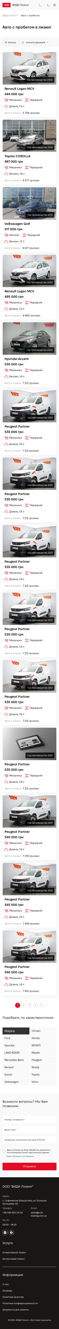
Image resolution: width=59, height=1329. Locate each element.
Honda (36, 1038)
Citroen (36, 1031)
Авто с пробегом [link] (30, 15)
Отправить (29, 1166)
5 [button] (41, 1005)
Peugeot (37, 1060)
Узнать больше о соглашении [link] (20, 1156)
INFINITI (36, 1045)
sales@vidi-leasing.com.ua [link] (39, 1214)
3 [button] (29, 1005)
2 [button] (23, 1005)
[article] (29, 84)
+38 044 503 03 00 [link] (13, 1212)
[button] (47, 1005)
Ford (7, 1038)
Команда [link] (7, 1290)
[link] (7, 5)
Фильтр (12, 42)
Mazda (36, 1052)
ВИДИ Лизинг (10, 15)
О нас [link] (6, 1284)
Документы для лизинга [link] (16, 1309)
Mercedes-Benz (14, 1060)
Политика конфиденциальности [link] (20, 1303)
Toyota (35, 1074)
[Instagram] (5, 1232)
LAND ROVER (12, 1052)
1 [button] (17, 1005)
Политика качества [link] (13, 1297)
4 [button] (35, 1005)
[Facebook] (11, 1232)
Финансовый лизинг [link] (14, 1259)
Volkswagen (11, 1082)
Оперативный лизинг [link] (14, 1252)
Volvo (35, 1082)
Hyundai (9, 1045)
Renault (9, 1067)
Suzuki (8, 1074)
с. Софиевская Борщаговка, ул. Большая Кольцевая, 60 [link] (24, 1202)
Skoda (35, 1067)
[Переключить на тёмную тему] (48, 5)
